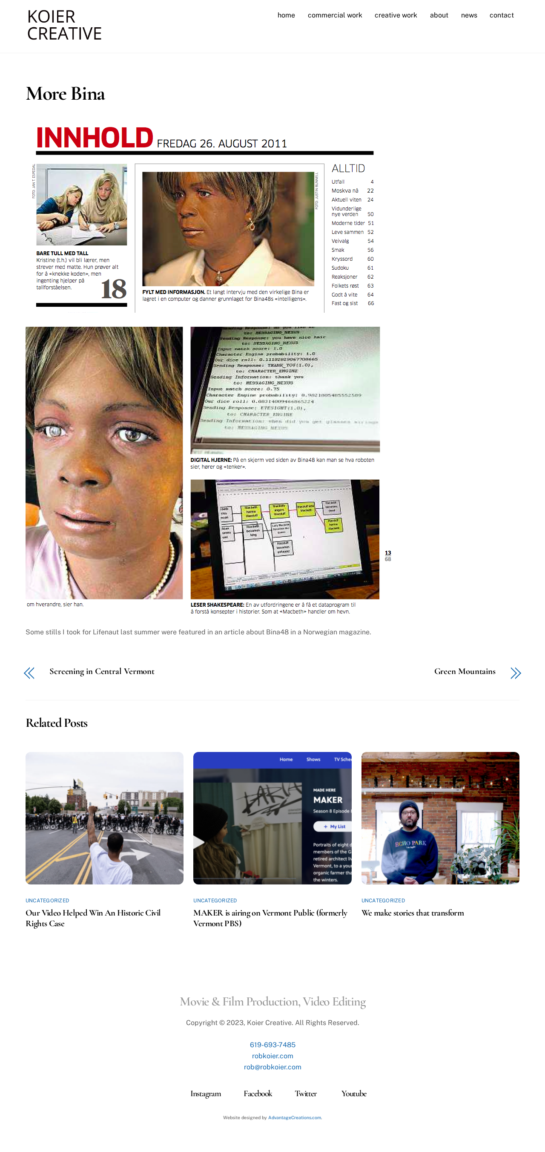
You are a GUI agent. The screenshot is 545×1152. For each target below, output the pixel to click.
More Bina (65, 93)
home (286, 15)
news (469, 15)
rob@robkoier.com (272, 1067)
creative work (396, 15)
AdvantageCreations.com (294, 1117)
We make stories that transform (412, 912)
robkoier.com (272, 1056)
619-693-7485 (272, 1045)
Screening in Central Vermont (102, 671)
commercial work (335, 15)
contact (502, 15)
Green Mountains (465, 671)
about (439, 15)
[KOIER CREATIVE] (64, 36)
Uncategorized (47, 901)
